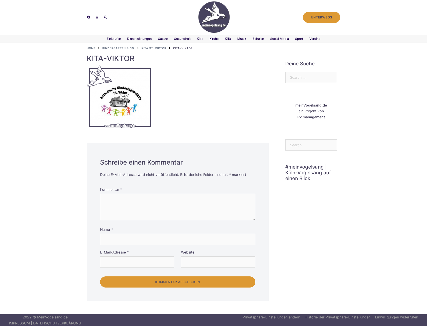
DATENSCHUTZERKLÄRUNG (57, 323)
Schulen (258, 38)
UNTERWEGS (321, 17)
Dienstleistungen (139, 38)
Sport (299, 38)
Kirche (214, 38)
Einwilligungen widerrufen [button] (396, 317)
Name (106, 229)
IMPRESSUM (19, 323)
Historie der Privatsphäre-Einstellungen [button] (338, 317)
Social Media (279, 38)
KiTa (228, 38)
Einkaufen (114, 38)
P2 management (311, 117)
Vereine (314, 38)
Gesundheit (182, 38)
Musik (241, 38)
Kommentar (111, 189)
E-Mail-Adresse (114, 252)
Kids (200, 38)
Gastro (163, 38)
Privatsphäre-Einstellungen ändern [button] (271, 317)
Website (187, 252)
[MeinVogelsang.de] (213, 17)
